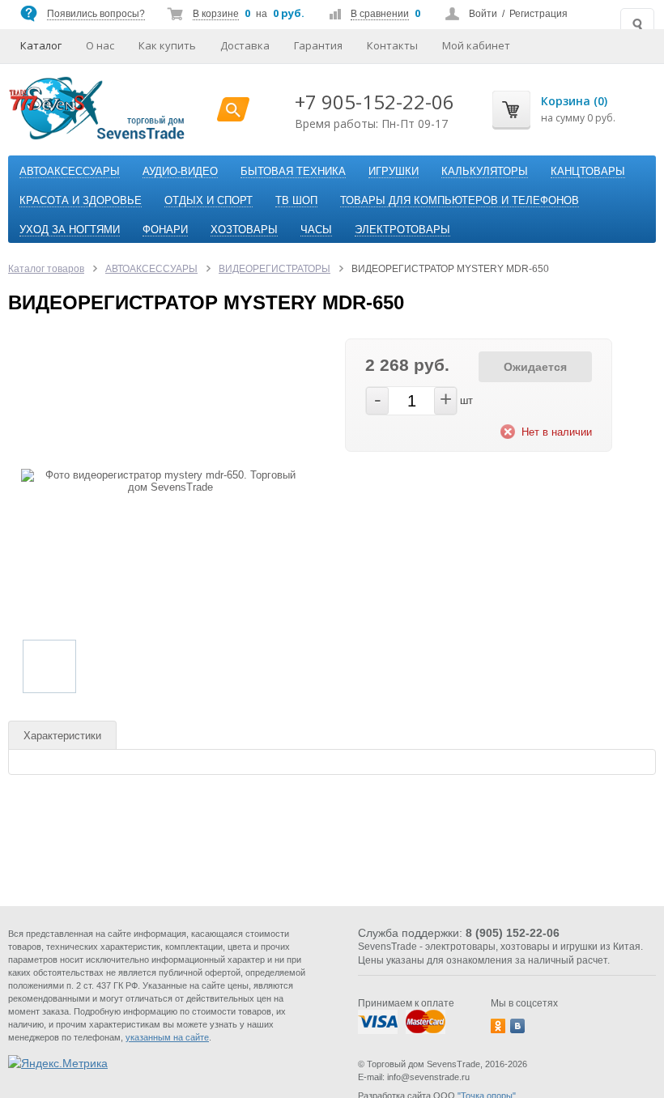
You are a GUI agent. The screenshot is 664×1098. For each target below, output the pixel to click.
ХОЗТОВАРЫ (244, 229)
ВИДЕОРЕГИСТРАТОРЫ (274, 268)
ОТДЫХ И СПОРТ (208, 200)
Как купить (167, 45)
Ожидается (535, 366)
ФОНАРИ (165, 229)
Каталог (41, 45)
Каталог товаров (46, 268)
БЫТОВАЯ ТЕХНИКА (293, 171)
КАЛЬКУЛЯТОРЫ (484, 171)
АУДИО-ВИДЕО (180, 171)
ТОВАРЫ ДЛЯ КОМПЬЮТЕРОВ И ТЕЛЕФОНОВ (459, 200)
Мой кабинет (476, 45)
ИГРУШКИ (393, 171)
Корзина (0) (574, 101)
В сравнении (380, 13)
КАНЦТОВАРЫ (588, 171)
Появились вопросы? (96, 13)
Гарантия (318, 45)
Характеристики (62, 736)
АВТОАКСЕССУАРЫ (69, 171)
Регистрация (538, 13)
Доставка (245, 45)
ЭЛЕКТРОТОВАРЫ (402, 229)
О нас (100, 45)
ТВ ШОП (296, 200)
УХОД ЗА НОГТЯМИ (69, 229)
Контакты (392, 45)
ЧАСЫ (316, 229)
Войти (483, 13)
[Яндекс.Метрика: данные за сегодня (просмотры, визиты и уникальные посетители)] (58, 1063)
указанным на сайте (167, 1037)
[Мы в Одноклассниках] (498, 1026)
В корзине (216, 13)
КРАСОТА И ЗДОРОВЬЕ (80, 200)
